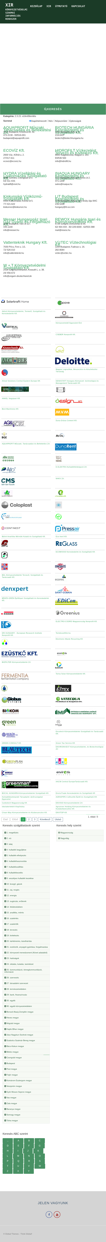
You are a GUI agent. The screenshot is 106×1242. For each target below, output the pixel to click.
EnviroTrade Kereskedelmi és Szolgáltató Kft (75, 793)
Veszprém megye (14, 1086)
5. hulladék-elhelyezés (16, 855)
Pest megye (11, 1069)
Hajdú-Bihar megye (14, 1029)
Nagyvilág (64, 838)
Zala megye (11, 1103)
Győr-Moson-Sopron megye (18, 1092)
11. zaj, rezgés (12, 890)
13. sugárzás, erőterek (16, 901)
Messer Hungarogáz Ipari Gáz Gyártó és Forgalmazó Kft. (26, 221)
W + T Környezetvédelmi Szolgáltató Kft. (24, 266)
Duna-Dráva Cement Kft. (66, 421)
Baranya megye (13, 1109)
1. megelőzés (12, 832)
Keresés (54, 109)
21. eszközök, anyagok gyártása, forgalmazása (27, 947)
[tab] (26, 833)
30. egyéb (10, 1000)
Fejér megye (12, 1075)
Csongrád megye (14, 1057)
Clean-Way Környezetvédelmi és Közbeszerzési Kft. (24, 813)
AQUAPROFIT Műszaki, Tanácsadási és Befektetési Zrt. (27, 130)
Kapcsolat (78, 6)
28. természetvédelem (16, 989)
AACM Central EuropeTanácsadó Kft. (72, 782)
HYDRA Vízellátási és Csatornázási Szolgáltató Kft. (25, 175)
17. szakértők (12, 924)
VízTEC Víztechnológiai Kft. (75, 243)
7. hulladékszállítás (14, 867)
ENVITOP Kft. (61, 813)
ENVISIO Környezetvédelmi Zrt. (69, 803)
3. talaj (9, 844)
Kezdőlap (36, 6)
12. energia (11, 895)
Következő (45, 819)
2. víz (8, 838)
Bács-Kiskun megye (15, 1046)
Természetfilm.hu (63, 633)
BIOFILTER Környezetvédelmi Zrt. (16, 662)
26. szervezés (12, 977)
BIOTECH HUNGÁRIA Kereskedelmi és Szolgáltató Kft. (74, 130)
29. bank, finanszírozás (16, 995)
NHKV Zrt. (60, 479)
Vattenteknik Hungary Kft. (25, 242)
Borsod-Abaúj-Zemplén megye (19, 1012)
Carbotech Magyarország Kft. (14, 803)
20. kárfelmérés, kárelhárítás (19, 941)
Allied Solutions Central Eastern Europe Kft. (21, 381)
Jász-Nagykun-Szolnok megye (19, 1035)
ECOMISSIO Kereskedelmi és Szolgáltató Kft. (75, 552)
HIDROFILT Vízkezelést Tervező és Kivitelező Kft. (77, 151)
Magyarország (66, 832)
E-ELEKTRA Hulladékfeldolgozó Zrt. (71, 467)
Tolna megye (12, 1120)
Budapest (10, 1063)
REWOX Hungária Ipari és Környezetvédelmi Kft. (78, 220)
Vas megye (11, 1097)
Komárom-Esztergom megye (19, 1080)
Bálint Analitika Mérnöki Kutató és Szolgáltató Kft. (24, 537)
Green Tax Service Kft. (65, 743)
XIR (49, 6)
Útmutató (61, 6)
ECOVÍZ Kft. (14, 150)
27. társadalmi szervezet (17, 983)
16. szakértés (12, 918)
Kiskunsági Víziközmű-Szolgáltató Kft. (23, 197)
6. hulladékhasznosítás (16, 861)
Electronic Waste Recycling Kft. (69, 639)
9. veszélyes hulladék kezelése (20, 878)
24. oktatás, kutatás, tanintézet (19, 964)
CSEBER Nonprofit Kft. (66, 335)
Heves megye (12, 1018)
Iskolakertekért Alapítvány (13, 807)
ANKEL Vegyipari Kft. (11, 398)
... (8, 1140)
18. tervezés (11, 930)
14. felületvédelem (14, 907)
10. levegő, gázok (14, 884)
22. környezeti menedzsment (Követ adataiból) (26, 952)
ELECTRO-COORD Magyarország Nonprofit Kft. (76, 621)
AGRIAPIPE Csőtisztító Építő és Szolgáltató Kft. (76, 797)
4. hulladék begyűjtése (16, 850)
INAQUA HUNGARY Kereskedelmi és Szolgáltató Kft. (72, 175)
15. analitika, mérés (15, 912)
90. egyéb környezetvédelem (19, 1006)
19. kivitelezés (12, 935)
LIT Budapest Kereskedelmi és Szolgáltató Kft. (69, 199)
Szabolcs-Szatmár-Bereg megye (20, 1040)
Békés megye (12, 1052)
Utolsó (58, 819)
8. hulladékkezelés (14, 873)
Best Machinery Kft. (10, 409)
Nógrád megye (13, 1023)
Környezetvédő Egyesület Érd (69, 323)
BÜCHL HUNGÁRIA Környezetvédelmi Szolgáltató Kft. (25, 793)
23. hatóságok (12, 958)
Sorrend (7, 121)
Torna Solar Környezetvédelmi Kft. (71, 674)
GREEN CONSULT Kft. (11, 743)
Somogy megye (13, 1115)
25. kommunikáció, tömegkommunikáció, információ (23, 971)
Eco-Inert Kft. (61, 537)
